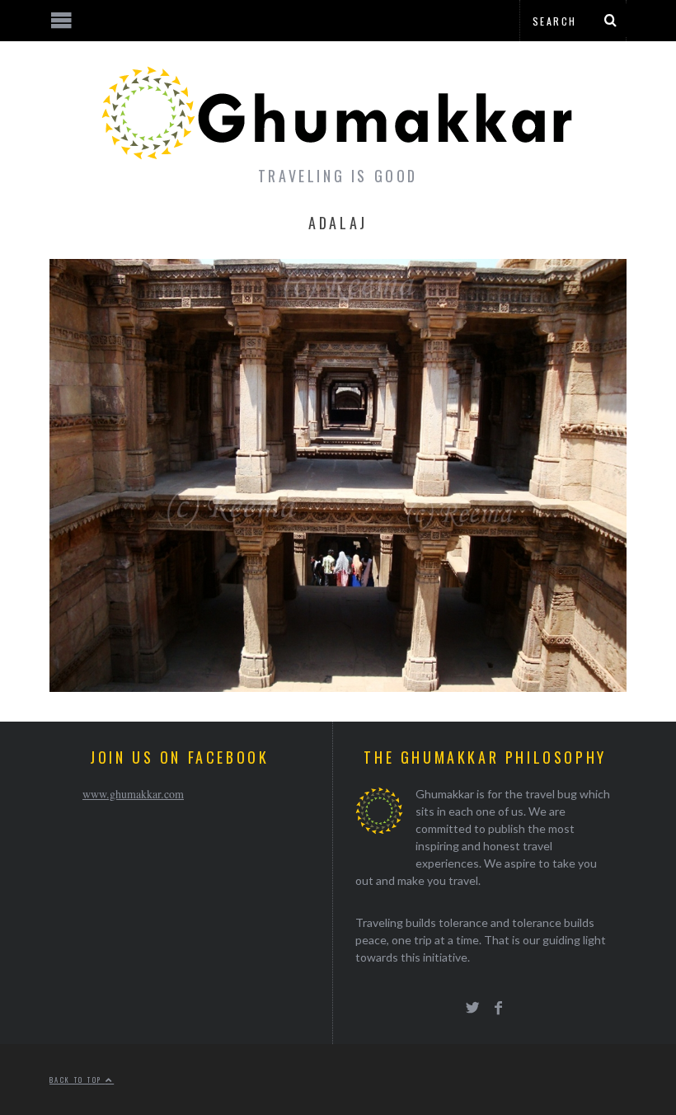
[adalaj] (338, 686)
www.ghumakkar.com (133, 794)
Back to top (77, 1079)
